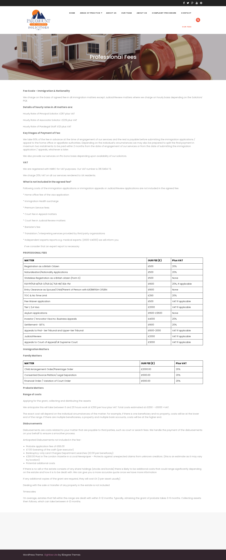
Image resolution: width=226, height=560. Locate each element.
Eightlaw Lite (51, 554)
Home (72, 13)
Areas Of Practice (90, 13)
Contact (186, 13)
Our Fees (186, 26)
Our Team (126, 13)
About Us (111, 13)
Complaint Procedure (164, 13)
